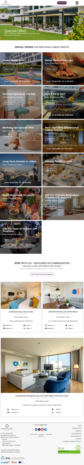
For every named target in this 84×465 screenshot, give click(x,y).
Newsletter (76, 428)
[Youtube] (42, 429)
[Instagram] (39, 429)
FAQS (79, 425)
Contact (78, 439)
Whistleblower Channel (10, 452)
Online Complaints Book (10, 450)
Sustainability (76, 436)
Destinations (76, 433)
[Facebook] (36, 429)
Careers (78, 431)
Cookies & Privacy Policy (72, 441)
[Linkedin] (45, 429)
